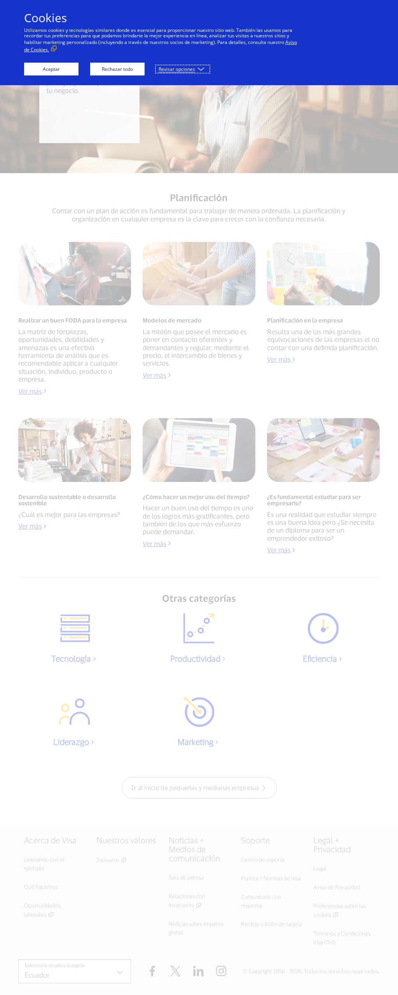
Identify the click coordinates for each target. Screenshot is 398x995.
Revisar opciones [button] (177, 69)
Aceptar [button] (51, 69)
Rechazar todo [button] (117, 69)
